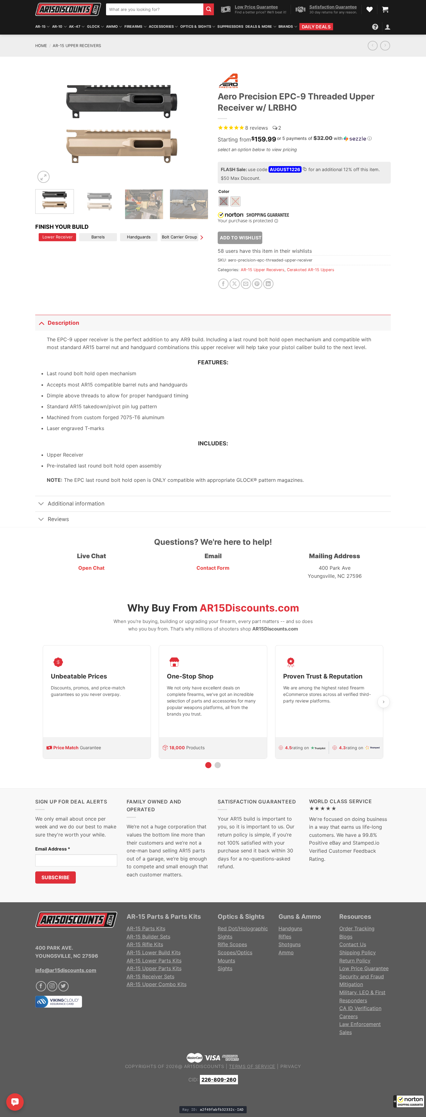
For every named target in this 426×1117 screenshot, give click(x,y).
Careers (348, 1016)
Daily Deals (316, 26)
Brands (285, 26)
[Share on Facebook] (223, 284)
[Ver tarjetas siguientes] (383, 702)
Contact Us (352, 944)
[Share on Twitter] (235, 284)
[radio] (223, 201)
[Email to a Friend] (246, 284)
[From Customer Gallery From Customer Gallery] (121, 127)
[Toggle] (41, 322)
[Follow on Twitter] (63, 986)
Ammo (112, 26)
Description (63, 322)
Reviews (58, 519)
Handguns (290, 928)
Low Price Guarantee (364, 968)
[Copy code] (304, 169)
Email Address (52, 848)
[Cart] (385, 9)
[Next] (197, 126)
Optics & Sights (195, 26)
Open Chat (91, 568)
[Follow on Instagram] (52, 986)
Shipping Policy (357, 952)
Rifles (284, 936)
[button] (408, 1101)
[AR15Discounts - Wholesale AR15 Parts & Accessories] (68, 9)
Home (41, 45)
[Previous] (46, 126)
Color (223, 191)
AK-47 (74, 26)
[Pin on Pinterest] (257, 284)
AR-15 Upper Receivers (77, 45)
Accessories (161, 26)
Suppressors (230, 26)
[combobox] (154, 9)
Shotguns (289, 944)
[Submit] (208, 9)
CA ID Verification (360, 1008)
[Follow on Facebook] (41, 986)
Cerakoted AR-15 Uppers (310, 269)
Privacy (290, 1066)
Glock (93, 26)
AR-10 (57, 26)
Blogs (345, 936)
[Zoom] (43, 177)
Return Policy (354, 960)
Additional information (76, 503)
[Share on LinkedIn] (268, 284)
